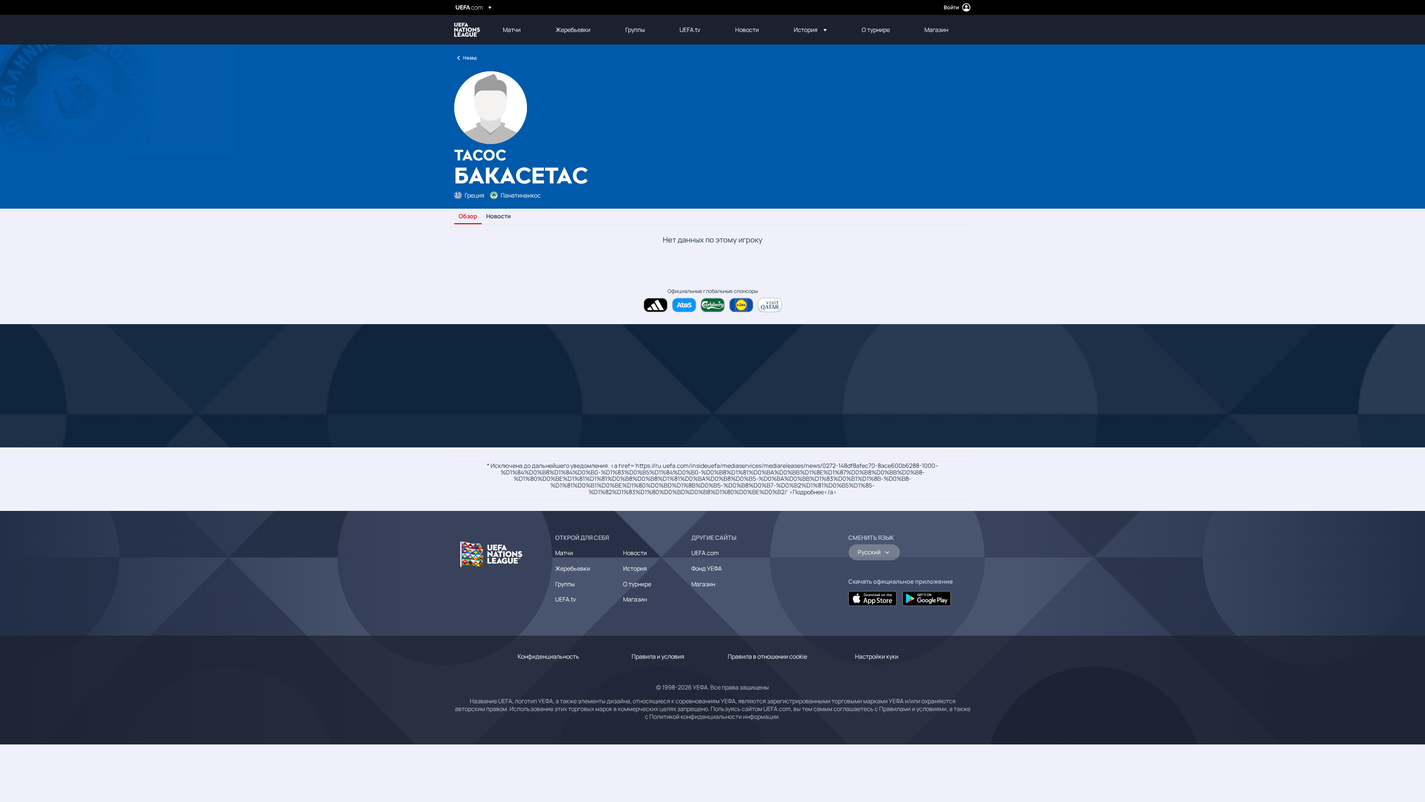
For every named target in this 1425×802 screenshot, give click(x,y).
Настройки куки (876, 656)
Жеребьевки (572, 568)
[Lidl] (741, 305)
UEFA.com (705, 553)
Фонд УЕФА (706, 568)
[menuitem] (520, 30)
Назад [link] (469, 58)
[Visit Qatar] (770, 305)
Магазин (635, 599)
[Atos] (684, 305)
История (635, 568)
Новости (498, 216)
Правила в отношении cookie (767, 656)
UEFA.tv (565, 599)
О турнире (637, 584)
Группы (565, 584)
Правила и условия (658, 656)
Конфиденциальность (548, 656)
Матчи (564, 553)
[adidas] (655, 305)
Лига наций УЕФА (467, 30)
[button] (810, 30)
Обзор (468, 216)
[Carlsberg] (713, 305)
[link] (511, 30)
